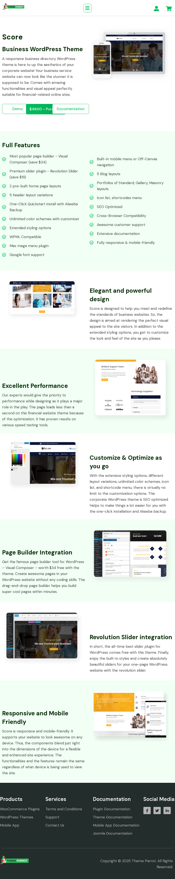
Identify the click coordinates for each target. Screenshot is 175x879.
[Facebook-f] (147, 810)
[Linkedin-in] (167, 810)
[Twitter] (157, 810)
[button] (87, 8)
